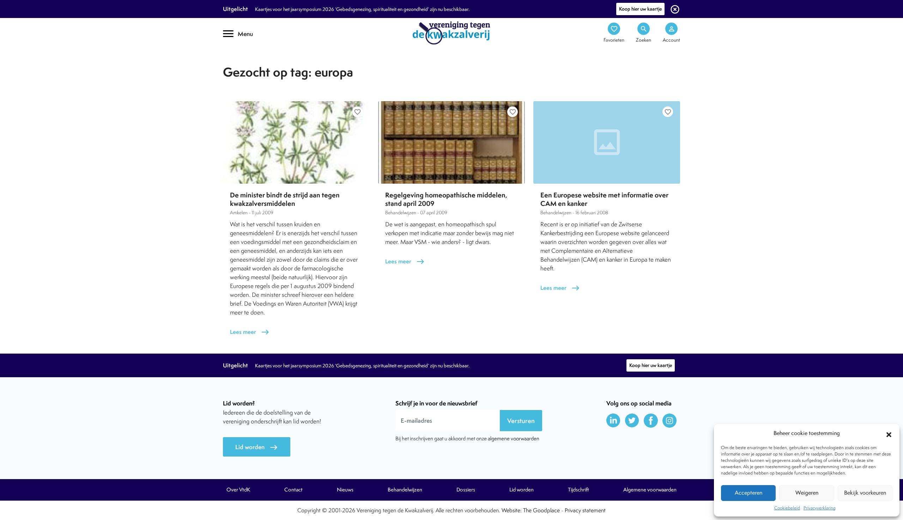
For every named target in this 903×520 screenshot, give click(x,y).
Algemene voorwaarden (650, 489)
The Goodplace (541, 510)
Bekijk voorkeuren (865, 492)
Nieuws (345, 489)
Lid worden (256, 447)
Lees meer (249, 332)
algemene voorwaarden (513, 438)
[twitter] (632, 421)
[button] (888, 433)
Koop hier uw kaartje (640, 9)
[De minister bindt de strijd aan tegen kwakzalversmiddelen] (296, 142)
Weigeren (806, 492)
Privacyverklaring (820, 508)
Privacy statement (585, 510)
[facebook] (651, 421)
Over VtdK (238, 489)
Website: (512, 510)
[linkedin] (613, 421)
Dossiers (465, 489)
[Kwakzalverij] (451, 32)
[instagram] (669, 421)
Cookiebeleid (787, 508)
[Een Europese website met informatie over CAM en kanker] (606, 142)
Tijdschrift (247, 62)
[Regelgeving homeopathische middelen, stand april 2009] (451, 142)
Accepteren (748, 492)
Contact (293, 489)
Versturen (521, 420)
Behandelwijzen (405, 489)
